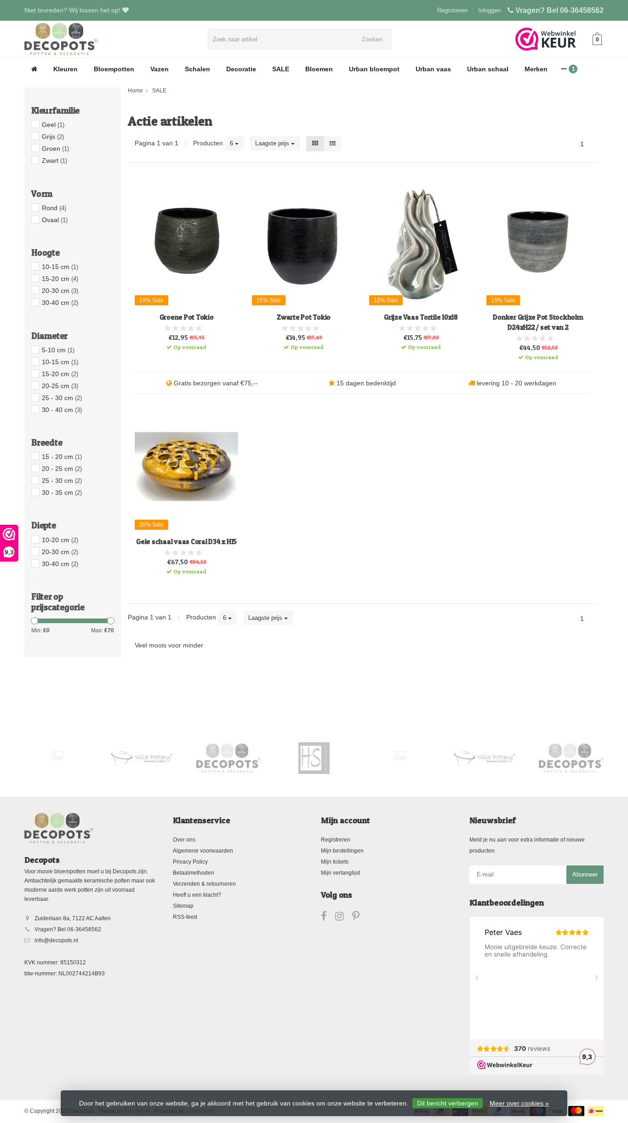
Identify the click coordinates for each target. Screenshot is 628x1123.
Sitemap (183, 906)
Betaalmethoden (193, 873)
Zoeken (372, 39)
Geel (53, 124)
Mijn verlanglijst (340, 873)
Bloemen (319, 69)
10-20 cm (60, 540)
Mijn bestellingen (342, 851)
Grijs (53, 136)
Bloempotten (114, 69)
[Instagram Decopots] (343, 918)
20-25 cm (60, 386)
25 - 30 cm (62, 397)
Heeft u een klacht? (197, 895)
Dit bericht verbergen (447, 1103)
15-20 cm (60, 278)
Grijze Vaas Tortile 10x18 (421, 317)
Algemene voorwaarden (203, 851)
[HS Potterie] (314, 757)
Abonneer (585, 874)
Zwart (54, 160)
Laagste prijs (273, 143)
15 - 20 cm (62, 456)
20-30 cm (60, 290)
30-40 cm (60, 302)
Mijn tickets (334, 862)
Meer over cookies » (519, 1103)
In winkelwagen (182, 343)
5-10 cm (58, 350)
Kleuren (65, 69)
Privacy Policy (190, 862)
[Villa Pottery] (142, 757)
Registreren (452, 10)
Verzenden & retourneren (204, 884)
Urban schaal (487, 69)
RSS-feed (185, 917)
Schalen (197, 69)
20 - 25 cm (62, 468)
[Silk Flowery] (57, 755)
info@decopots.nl (56, 940)
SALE (280, 69)
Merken (536, 69)
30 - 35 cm (62, 492)
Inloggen (489, 10)
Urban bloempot (374, 69)
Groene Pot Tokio (187, 317)
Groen (55, 148)
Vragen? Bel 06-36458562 (559, 10)
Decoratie (241, 69)
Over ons (184, 840)
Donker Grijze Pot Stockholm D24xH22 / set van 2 (538, 322)
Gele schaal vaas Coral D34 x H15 (186, 541)
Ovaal (55, 219)
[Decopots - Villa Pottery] (228, 757)
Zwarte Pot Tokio (304, 317)
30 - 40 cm (62, 409)
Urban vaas (433, 69)
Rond (54, 208)
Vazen (159, 69)
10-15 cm (60, 266)
